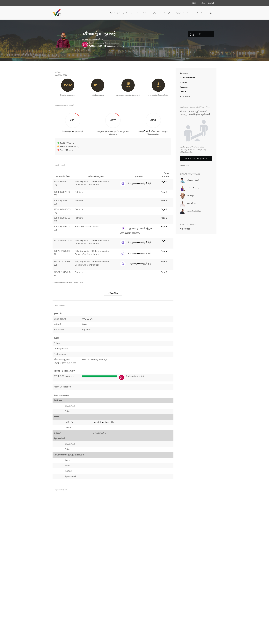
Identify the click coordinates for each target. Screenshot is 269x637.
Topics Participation (187, 78)
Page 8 (164, 192)
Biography (184, 87)
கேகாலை (108, 43)
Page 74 (164, 251)
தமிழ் (203, 3)
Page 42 (165, 261)
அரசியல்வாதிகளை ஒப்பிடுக (196, 158)
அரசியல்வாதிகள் (115, 13)
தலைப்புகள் (135, 13)
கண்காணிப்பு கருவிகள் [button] (165, 13)
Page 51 (164, 240)
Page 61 (164, 181)
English (211, 3)
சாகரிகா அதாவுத (193, 188)
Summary (184, 73)
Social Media (185, 96)
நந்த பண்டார (191, 203)
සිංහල (194, 3)
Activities (183, 82)
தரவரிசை (126, 13)
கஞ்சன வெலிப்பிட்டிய (194, 211)
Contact (183, 92)
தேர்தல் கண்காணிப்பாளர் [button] (184, 13)
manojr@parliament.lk (115, 46)
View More (113, 293)
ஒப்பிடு (198, 34)
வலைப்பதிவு (152, 13)
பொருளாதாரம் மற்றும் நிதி (72, 131)
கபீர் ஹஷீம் (190, 196)
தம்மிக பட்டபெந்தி (193, 180)
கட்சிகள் (143, 13)
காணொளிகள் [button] (200, 13)
